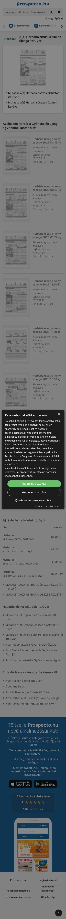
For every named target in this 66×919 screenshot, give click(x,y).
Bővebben (27, 475)
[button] (33, 500)
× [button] (59, 414)
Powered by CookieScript (48, 506)
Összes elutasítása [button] (34, 492)
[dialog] (33, 459)
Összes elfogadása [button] (34, 483)
